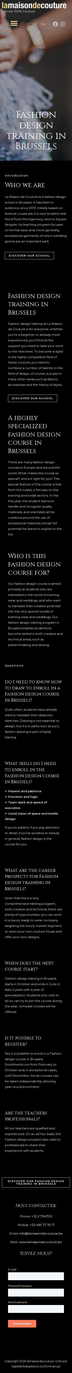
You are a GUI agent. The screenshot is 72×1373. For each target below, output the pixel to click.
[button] (14, 23)
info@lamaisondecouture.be (41, 1233)
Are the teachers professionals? (26, 1116)
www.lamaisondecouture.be (40, 1242)
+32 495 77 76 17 (42, 1225)
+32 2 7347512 (41, 1216)
